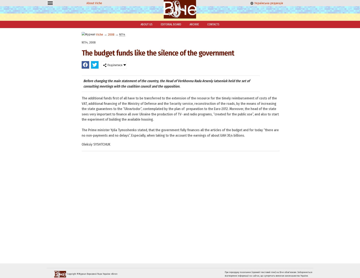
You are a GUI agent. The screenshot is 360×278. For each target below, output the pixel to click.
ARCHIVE (194, 24)
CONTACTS (213, 24)
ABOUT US (146, 24)
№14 (122, 34)
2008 (111, 34)
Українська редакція (268, 3)
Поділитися (114, 65)
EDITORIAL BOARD (171, 24)
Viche (99, 34)
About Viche (94, 3)
